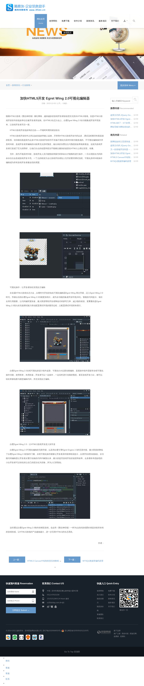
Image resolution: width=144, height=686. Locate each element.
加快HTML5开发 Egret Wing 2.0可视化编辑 (121, 119)
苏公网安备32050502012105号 (77, 631)
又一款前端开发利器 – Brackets (121, 149)
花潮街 (122, 636)
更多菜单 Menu (127, 85)
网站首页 (41, 21)
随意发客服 (125, 21)
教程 (8, 661)
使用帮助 (53, 21)
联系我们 (100, 618)
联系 (8, 679)
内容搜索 (134, 21)
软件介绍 (78, 21)
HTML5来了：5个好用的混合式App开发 (121, 123)
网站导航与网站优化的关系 (121, 127)
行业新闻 (26, 85)
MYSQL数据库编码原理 (93, 561)
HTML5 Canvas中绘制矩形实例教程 (43, 561)
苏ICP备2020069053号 (51, 631)
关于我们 (115, 21)
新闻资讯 (90, 21)
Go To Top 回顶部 (72, 652)
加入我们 (100, 595)
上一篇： (17, 559)
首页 (8, 85)
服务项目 (103, 21)
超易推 (116, 636)
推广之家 (117, 634)
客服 (8, 668)
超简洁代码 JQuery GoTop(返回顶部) (121, 115)
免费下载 (65, 21)
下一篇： (72, 559)
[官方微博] (48, 607)
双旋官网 (133, 634)
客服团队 (100, 614)
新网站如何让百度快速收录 (121, 141)
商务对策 (125, 634)
